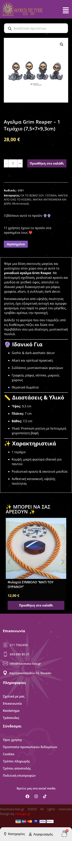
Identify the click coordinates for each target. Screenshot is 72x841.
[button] (61, 44)
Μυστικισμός (20, 203)
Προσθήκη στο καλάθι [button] (36, 605)
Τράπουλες (11, 718)
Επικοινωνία (12, 703)
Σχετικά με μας (14, 696)
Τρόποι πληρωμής (16, 761)
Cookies (8, 754)
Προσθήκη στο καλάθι (47, 163)
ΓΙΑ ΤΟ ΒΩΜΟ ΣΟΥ (32, 195)
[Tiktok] (45, 796)
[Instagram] (36, 796)
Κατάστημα (11, 711)
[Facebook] (27, 796)
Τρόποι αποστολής (17, 768)
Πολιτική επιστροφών (19, 775)
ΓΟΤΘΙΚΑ (51, 195)
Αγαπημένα (16, 244)
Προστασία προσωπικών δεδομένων (30, 747)
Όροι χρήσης (12, 740)
